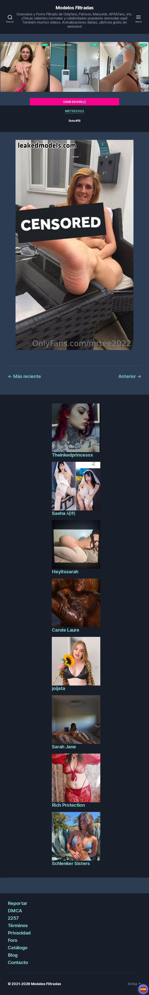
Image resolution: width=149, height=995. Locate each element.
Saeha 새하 (63, 513)
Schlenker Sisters (71, 863)
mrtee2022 (74, 111)
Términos (18, 925)
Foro (12, 940)
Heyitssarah (65, 571)
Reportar (17, 903)
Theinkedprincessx (72, 455)
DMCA (15, 910)
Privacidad (19, 933)
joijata (58, 688)
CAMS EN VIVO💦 (74, 101)
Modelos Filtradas (74, 7)
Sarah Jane (64, 747)
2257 (13, 918)
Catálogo (18, 947)
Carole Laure (65, 630)
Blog (12, 955)
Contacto (18, 962)
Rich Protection (68, 805)
